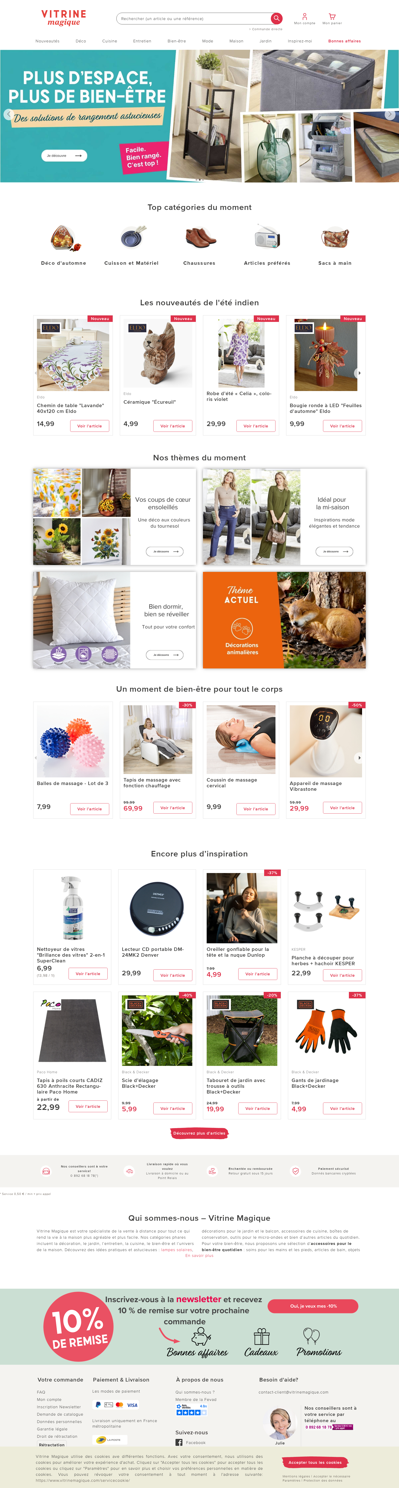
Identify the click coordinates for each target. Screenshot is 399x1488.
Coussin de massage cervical (232, 783)
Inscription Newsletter (59, 1406)
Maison (237, 41)
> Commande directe (266, 29)
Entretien (142, 41)
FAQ (41, 1392)
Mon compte (49, 1399)
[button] (61, 1380)
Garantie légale (52, 1429)
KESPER (299, 949)
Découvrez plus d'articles (199, 1133)
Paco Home (47, 1072)
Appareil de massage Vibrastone (316, 786)
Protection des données (323, 1480)
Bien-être (177, 41)
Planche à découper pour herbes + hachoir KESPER (323, 961)
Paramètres (291, 1480)
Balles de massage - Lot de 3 (73, 783)
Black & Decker (135, 1072)
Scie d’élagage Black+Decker (140, 1083)
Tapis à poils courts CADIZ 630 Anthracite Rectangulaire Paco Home (70, 1086)
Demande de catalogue (60, 1414)
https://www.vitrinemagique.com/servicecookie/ (83, 1480)
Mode (207, 41)
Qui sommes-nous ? (195, 1392)
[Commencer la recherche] (277, 18)
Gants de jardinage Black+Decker (315, 1083)
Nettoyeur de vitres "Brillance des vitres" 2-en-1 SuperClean (71, 955)
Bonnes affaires (344, 41)
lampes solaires (176, 1249)
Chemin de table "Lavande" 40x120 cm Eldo (70, 409)
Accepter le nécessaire (332, 1476)
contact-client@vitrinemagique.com (294, 1392)
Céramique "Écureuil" (150, 402)
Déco (81, 41)
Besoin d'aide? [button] (278, 1380)
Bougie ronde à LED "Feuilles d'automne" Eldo (326, 409)
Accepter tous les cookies (315, 1462)
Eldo (127, 393)
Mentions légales (296, 1476)
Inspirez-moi (300, 41)
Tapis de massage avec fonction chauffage (152, 783)
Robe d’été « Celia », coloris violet (239, 397)
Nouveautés (48, 41)
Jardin (266, 41)
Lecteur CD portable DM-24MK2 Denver (153, 952)
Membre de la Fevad (196, 1399)
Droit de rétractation (57, 1436)
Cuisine (109, 41)
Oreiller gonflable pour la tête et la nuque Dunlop (238, 952)
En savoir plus (199, 1255)
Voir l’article (89, 426)
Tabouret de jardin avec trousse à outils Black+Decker (236, 1086)
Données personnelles (59, 1421)
